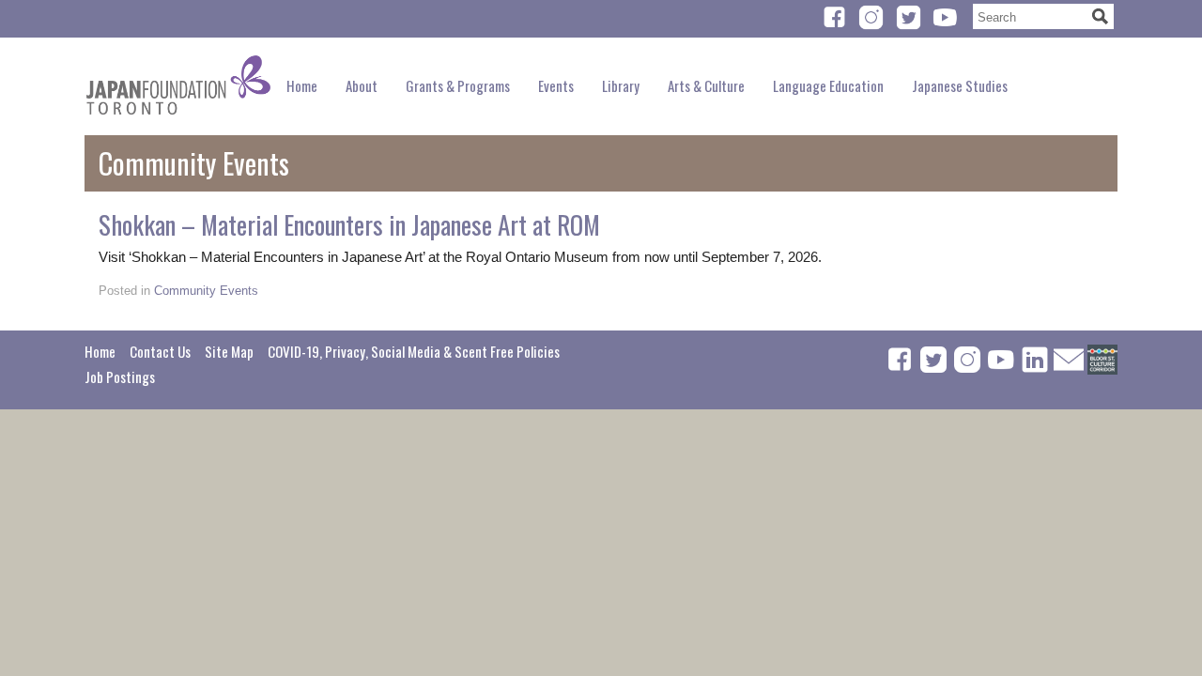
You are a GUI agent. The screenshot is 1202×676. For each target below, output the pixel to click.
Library (621, 85)
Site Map (229, 351)
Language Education (828, 85)
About (362, 85)
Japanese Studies (960, 85)
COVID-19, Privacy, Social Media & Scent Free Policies (414, 351)
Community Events (206, 291)
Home (301, 85)
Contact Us (160, 351)
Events (556, 85)
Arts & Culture (706, 85)
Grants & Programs (458, 85)
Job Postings (120, 376)
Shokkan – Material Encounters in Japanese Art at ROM (349, 224)
